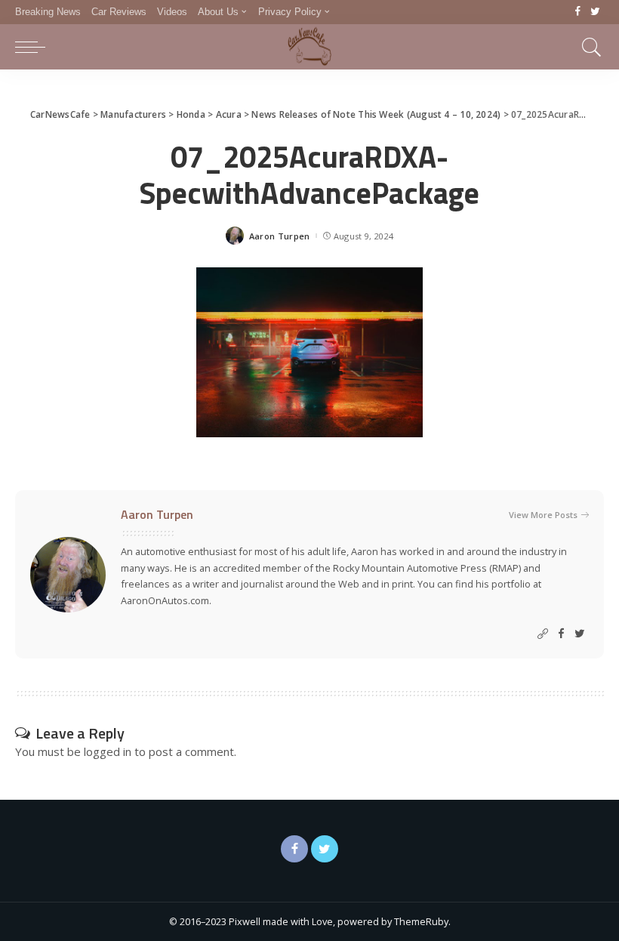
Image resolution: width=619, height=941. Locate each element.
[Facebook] (578, 12)
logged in (107, 751)
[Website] (543, 634)
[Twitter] (595, 12)
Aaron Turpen (279, 236)
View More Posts (543, 514)
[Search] (588, 46)
